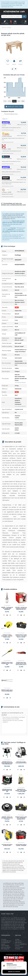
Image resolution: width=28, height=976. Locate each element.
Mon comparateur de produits (21, 944)
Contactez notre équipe (5, 943)
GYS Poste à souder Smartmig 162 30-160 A (21, 762)
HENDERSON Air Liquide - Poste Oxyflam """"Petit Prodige (21, 790)
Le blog (17, 939)
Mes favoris (18, 941)
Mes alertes (18, 942)
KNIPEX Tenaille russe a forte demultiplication (7, 690)
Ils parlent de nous (6, 941)
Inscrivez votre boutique (19, 947)
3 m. (9, 101)
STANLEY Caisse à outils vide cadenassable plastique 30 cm (21, 818)
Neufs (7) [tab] (4, 119)
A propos (3, 939)
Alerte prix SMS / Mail (14, 106)
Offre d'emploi (5, 945)
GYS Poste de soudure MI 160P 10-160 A (7, 845)
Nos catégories (5, 948)
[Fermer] (24, 964)
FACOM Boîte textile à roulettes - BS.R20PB (21, 845)
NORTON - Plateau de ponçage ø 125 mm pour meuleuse (7, 818)
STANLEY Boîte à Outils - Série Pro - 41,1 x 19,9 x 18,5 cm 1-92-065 (21, 635)
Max (23, 101)
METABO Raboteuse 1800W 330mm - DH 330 (7, 790)
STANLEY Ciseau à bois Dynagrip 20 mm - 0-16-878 (7, 663)
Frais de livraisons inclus (11, 114)
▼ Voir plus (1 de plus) (20, 275)
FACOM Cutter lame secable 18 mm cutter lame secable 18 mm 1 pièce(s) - (21, 664)
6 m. (14, 101)
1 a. (18, 101)
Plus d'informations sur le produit (7, 142)
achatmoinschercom (14, 11)
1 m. (5, 101)
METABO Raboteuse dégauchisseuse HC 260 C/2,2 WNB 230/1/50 (7, 762)
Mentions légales (5, 947)
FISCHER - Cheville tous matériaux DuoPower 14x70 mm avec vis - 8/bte (21, 609)
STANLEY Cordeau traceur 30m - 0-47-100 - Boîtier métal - (7, 635)
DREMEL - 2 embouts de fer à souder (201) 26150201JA (7, 608)
